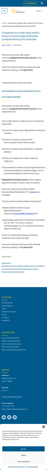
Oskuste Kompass (9, 311)
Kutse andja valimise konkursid (14, 350)
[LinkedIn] (15, 417)
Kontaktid (5, 320)
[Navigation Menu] (4, 10)
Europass (5, 317)
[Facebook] (9, 417)
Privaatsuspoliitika (32, 467)
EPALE (4, 314)
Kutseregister (7, 306)
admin (8, 45)
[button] (43, 427)
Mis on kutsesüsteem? (10, 338)
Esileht (4, 23)
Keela (23, 455)
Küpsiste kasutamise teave (16, 467)
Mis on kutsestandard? (11, 347)
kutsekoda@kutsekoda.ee (12, 397)
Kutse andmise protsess (11, 344)
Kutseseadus (6, 263)
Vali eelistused (24, 461)
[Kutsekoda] (17, 10)
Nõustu (23, 449)
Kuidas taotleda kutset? (11, 341)
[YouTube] (4, 417)
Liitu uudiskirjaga (30, 3)
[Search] (42, 3)
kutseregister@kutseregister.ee (14, 409)
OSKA (4, 308)
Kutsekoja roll (7, 303)
